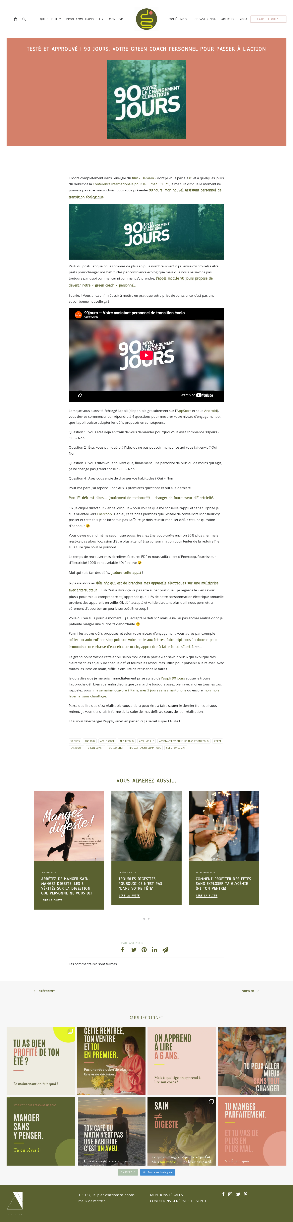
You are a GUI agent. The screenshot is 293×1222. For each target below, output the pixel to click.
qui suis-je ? (50, 19)
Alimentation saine (75, 807)
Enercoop (104, 514)
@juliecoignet (146, 1017)
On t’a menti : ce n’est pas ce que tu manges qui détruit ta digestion (222, 883)
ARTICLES (227, 19)
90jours (75, 741)
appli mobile (146, 741)
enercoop (76, 747)
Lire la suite (52, 895)
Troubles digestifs (84, 800)
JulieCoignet (115, 747)
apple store (107, 741)
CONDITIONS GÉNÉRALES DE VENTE (178, 1200)
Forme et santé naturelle (56, 813)
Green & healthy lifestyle (56, 800)
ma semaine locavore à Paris (115, 690)
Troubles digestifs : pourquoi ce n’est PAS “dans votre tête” (63, 883)
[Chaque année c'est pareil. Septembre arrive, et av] (111, 1061)
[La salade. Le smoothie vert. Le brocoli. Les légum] (181, 1131)
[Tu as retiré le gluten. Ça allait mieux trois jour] (252, 1131)
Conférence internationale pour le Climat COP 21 (131, 184)
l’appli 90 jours (172, 678)
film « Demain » (144, 178)
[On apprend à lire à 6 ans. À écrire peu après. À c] (181, 1061)
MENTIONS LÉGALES (166, 1194)
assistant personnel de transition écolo (184, 741)
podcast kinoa (204, 19)
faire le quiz (267, 19)
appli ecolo (127, 741)
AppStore (184, 410)
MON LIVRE (117, 19)
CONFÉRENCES (177, 19)
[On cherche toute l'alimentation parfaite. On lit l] (41, 1131)
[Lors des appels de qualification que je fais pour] (252, 1061)
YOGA (243, 19)
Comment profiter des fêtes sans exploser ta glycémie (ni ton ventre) (146, 883)
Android (210, 410)
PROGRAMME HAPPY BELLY (84, 19)
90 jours (155, 190)
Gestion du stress (52, 807)
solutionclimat (175, 747)
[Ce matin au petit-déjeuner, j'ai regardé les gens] (111, 1131)
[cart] (17, 19)
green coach (95, 747)
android (90, 741)
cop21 (217, 741)
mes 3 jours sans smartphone (163, 690)
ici (191, 178)
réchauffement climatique (145, 747)
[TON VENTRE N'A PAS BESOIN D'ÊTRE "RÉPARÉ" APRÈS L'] (41, 1061)
